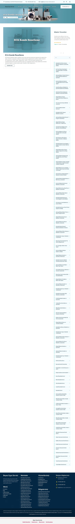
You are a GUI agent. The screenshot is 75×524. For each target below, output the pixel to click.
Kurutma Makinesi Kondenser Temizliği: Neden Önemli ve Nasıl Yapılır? (62, 82)
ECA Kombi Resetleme (14, 55)
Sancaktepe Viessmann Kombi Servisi (61, 457)
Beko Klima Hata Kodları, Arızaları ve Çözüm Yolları (62, 419)
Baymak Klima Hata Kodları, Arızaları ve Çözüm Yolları (61, 423)
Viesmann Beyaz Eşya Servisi (26, 507)
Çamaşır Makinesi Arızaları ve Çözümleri (61, 352)
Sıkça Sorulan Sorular (7, 493)
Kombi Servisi (40, 477)
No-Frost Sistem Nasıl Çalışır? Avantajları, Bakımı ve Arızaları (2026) (61, 70)
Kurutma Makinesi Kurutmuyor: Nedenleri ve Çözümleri (62, 184)
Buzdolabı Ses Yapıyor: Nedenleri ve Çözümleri (62, 332)
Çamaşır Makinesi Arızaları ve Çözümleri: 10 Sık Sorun (61, 285)
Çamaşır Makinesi (35, 6)
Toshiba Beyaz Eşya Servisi (26, 504)
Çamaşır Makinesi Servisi (43, 480)
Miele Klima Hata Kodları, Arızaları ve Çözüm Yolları (62, 399)
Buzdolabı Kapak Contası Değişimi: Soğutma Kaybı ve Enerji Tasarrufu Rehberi (62, 145)
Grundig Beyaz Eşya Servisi (26, 491)
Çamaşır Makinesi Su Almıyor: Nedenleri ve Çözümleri (61, 342)
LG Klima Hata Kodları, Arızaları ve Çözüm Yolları (62, 404)
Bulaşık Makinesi (47, 6)
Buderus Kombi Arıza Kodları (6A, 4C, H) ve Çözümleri (62, 318)
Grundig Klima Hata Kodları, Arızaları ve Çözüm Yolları (61, 409)
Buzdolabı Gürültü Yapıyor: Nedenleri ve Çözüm (61, 113)
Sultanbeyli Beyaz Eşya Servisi (44, 501)
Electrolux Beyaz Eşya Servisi (26, 488)
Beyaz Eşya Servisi (9, 6)
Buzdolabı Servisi (59, 390)
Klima (41, 6)
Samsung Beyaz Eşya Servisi (26, 499)
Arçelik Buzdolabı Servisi (60, 386)
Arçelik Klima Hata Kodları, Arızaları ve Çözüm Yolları (62, 428)
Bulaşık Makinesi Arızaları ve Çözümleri (61, 347)
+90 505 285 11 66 (65, 6)
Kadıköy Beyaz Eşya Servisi (43, 494)
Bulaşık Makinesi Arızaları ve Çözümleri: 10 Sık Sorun (61, 256)
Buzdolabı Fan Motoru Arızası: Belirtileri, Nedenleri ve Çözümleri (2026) (62, 64)
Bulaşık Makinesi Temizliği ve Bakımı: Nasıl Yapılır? (61, 280)
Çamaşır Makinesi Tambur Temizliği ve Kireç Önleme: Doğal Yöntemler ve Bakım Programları (62, 163)
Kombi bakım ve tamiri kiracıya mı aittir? (62, 368)
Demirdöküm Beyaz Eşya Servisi (27, 485)
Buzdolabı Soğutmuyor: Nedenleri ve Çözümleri (62, 289)
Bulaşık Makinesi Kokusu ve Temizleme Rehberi (61, 323)
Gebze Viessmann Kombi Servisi (62, 437)
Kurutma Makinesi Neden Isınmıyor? (60, 108)
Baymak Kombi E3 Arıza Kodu (61, 364)
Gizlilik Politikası (6, 492)
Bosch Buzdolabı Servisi (60, 376)
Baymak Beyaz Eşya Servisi (26, 480)
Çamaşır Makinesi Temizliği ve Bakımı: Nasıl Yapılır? (61, 265)
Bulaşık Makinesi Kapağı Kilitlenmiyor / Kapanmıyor (61, 123)
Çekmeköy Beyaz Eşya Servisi (44, 491)
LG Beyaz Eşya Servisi (25, 494)
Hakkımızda (5, 495)
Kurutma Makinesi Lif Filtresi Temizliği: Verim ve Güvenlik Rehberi (61, 133)
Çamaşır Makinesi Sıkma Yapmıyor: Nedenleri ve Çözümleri (62, 232)
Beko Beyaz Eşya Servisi (25, 482)
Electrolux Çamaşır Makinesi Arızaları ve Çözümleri (61, 313)
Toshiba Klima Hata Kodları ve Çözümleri (61, 304)
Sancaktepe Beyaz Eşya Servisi (44, 499)
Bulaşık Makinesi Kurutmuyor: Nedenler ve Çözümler (61, 217)
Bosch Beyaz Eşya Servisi (25, 484)
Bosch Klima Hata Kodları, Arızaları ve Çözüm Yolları (62, 414)
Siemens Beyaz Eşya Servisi (26, 502)
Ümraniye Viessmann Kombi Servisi (61, 448)
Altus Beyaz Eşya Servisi (25, 477)
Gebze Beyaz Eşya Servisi (43, 493)
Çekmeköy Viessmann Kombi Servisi (61, 433)
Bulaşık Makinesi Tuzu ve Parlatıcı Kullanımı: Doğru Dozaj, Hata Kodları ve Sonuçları (62, 169)
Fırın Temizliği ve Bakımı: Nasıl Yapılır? (61, 246)
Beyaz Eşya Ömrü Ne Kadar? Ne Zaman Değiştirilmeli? (62, 241)
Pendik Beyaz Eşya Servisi (43, 497)
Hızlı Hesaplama (49, 522)
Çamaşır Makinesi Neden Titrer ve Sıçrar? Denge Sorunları (62, 213)
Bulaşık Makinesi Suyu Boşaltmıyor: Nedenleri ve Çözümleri (62, 189)
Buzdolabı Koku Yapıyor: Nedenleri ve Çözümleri (62, 237)
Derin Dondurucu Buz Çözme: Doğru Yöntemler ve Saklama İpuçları (61, 139)
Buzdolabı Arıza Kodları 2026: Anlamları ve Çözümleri (61, 294)
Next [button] (63, 53)
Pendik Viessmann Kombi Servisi (62, 444)
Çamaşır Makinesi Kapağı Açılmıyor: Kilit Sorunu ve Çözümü (62, 179)
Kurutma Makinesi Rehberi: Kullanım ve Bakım (61, 251)
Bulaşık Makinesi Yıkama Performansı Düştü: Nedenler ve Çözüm (62, 98)
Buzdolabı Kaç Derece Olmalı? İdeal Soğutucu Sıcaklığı (62, 208)
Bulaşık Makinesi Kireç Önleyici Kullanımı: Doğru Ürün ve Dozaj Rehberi (61, 151)
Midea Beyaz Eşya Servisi (25, 496)
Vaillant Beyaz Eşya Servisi (26, 505)
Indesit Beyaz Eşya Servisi (26, 493)
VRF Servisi (40, 485)
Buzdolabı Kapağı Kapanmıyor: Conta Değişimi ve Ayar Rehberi (62, 198)
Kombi (29, 6)
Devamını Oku (9, 65)
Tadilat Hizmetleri (26, 522)
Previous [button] (61, 53)
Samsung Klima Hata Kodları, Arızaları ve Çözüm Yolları (61, 395)
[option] (62, 40)
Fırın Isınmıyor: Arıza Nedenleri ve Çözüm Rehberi (62, 203)
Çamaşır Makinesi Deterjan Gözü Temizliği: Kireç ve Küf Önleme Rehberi (62, 157)
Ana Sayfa (20, 6)
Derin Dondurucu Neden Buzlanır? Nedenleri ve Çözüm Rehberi (62, 174)
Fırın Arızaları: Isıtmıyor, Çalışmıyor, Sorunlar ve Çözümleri (62, 270)
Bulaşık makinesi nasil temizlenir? (62, 372)
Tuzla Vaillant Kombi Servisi (61, 464)
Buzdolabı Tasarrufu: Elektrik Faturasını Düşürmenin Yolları (61, 261)
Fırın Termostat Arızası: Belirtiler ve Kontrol (62, 103)
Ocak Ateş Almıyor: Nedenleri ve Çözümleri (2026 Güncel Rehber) (62, 88)
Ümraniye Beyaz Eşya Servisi (43, 504)
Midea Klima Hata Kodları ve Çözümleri (61, 309)
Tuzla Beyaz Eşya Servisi (43, 502)
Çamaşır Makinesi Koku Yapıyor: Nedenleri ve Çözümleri (62, 193)
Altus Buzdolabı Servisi (60, 383)
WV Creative (32, 514)
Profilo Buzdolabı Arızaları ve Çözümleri (61, 299)
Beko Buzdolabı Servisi (60, 379)
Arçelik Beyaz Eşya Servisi (26, 479)
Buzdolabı (54, 6)
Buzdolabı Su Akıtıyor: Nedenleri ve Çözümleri (62, 328)
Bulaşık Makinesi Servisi (42, 482)
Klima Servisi (40, 484)
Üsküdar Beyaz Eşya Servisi (43, 505)
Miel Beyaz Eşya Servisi (25, 498)
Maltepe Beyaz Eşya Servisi (43, 496)
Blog (4, 490)
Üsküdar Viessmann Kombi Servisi (62, 452)
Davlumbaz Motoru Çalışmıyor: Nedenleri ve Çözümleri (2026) (61, 93)
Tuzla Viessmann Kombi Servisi (62, 461)
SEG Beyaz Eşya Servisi (25, 501)
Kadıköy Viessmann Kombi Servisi (62, 440)
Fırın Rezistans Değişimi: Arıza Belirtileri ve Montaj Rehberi (61, 127)
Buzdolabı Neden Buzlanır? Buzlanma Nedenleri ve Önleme (62, 227)
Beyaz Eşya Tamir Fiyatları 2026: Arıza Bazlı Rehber (62, 275)
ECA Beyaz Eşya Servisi (25, 487)
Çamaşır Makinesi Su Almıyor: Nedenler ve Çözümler (61, 222)
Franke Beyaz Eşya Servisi (26, 490)
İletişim (4, 496)
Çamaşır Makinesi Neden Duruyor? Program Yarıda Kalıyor (62, 118)
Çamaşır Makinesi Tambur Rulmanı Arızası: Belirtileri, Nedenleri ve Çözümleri (62, 76)
